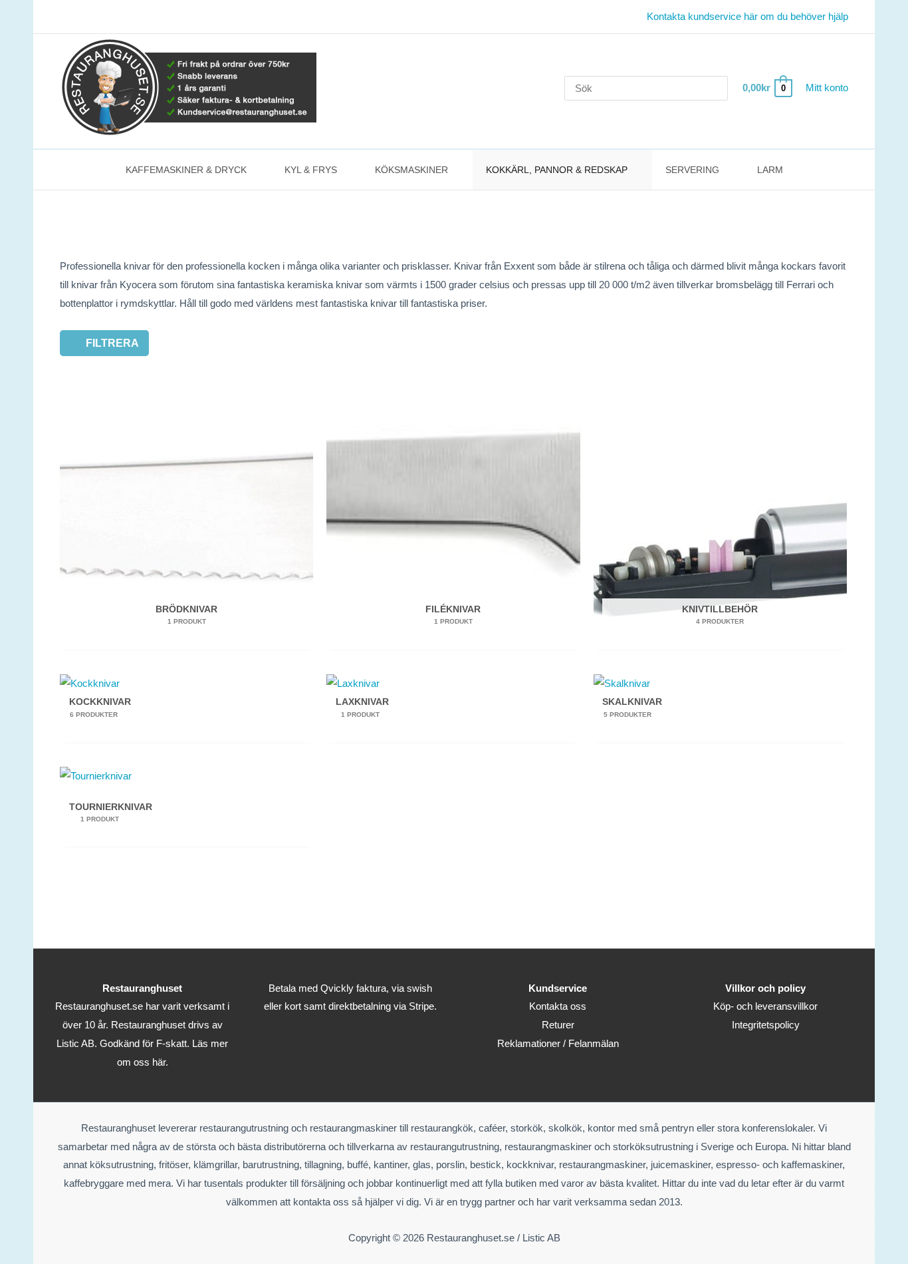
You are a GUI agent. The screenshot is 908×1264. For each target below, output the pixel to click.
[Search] (720, 88)
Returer (558, 1024)
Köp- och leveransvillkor (765, 1006)
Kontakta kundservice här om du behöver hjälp (747, 16)
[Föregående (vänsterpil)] (23, 632)
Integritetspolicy (766, 1024)
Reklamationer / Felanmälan (558, 1043)
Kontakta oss (557, 1006)
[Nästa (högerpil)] (884, 632)
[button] (252, 169)
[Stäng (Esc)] (893, 14)
